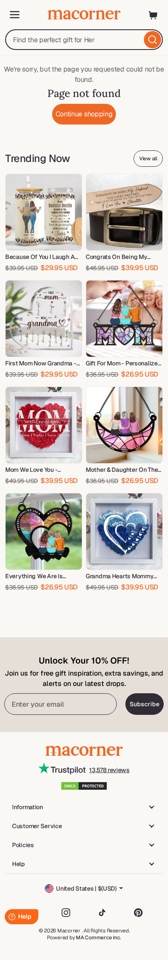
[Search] (152, 39)
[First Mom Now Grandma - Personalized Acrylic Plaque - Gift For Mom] (43, 318)
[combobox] (84, 39)
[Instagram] (65, 912)
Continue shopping (84, 113)
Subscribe (144, 704)
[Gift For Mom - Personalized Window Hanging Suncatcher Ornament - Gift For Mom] (124, 318)
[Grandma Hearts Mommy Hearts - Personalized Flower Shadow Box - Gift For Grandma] (124, 531)
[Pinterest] (138, 912)
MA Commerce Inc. (98, 937)
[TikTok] (102, 912)
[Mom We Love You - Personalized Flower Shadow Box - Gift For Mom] (43, 425)
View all (148, 158)
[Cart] (153, 14)
